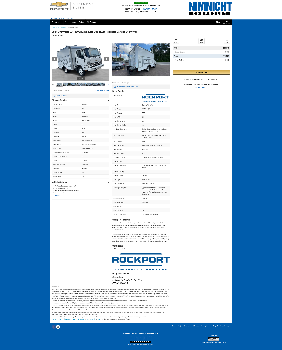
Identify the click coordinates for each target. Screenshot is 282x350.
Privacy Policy (205, 326)
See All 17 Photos (102, 90)
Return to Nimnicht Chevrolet (62, 18)
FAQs (179, 326)
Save (201, 42)
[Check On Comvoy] (58, 327)
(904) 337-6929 (150, 8)
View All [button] (57, 195)
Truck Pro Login (225, 326)
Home (173, 326)
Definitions (187, 326)
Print (227, 42)
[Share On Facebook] (54, 327)
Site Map (196, 326)
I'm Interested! (201, 72)
